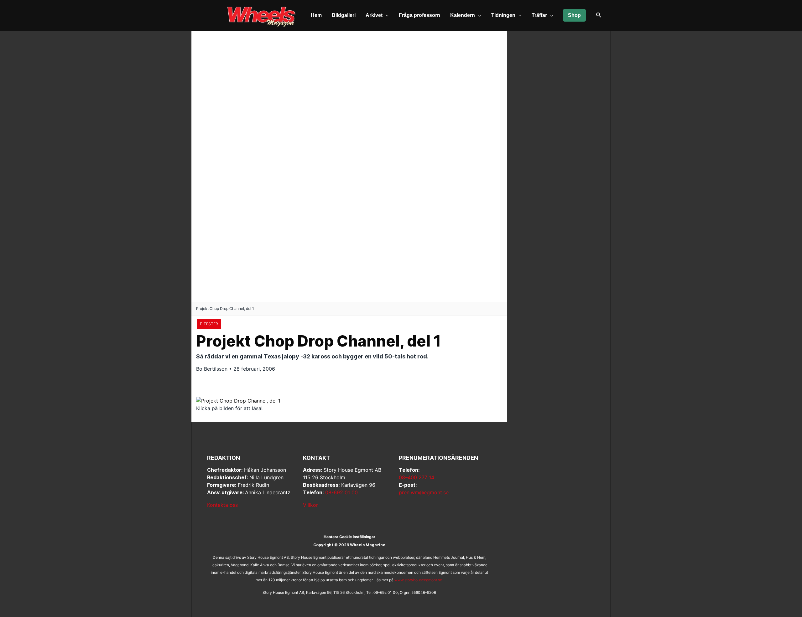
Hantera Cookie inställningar (349, 536)
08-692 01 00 (341, 492)
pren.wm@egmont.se (424, 492)
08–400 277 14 (416, 477)
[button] (599, 15)
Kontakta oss (222, 505)
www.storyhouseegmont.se (418, 580)
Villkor (310, 505)
